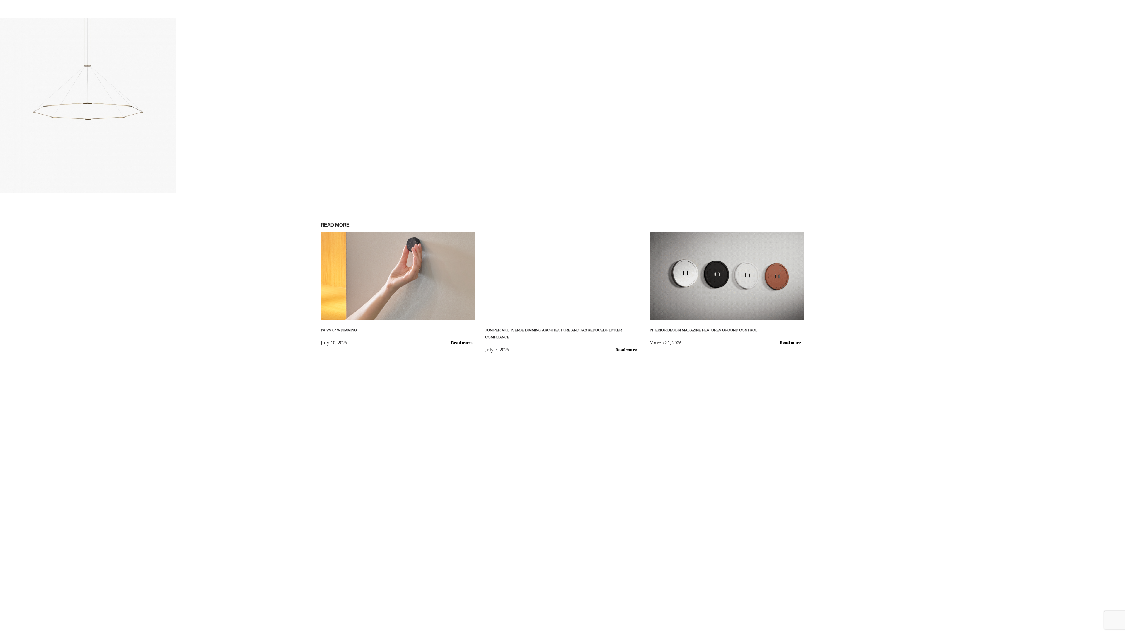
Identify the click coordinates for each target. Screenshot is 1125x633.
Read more (462, 342)
